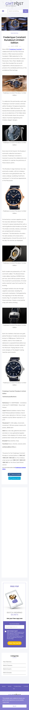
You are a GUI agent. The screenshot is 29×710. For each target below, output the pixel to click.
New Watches (7, 661)
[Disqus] (14, 511)
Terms (9, 686)
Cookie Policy (17, 686)
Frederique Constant (15, 49)
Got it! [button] (14, 706)
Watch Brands (7, 672)
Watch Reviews (7, 665)
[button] (3, 11)
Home (3, 686)
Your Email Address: (14, 624)
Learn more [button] (6, 702)
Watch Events (7, 669)
